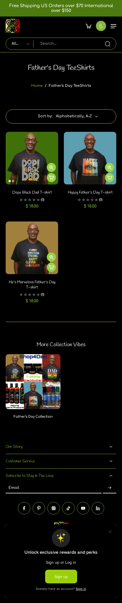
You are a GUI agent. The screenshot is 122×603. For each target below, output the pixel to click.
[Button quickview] (51, 167)
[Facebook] (24, 508)
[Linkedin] (98, 508)
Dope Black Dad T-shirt (32, 192)
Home (37, 86)
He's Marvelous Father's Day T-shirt (32, 285)
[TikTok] (68, 508)
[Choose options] (51, 177)
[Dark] (101, 26)
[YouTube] (83, 508)
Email (14, 488)
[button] (113, 25)
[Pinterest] (39, 508)
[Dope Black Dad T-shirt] (32, 158)
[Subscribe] (109, 488)
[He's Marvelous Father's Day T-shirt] (32, 247)
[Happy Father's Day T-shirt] (90, 158)
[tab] (10, 181)
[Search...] (108, 44)
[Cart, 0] (88, 26)
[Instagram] (53, 508)
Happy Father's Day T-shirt (90, 192)
